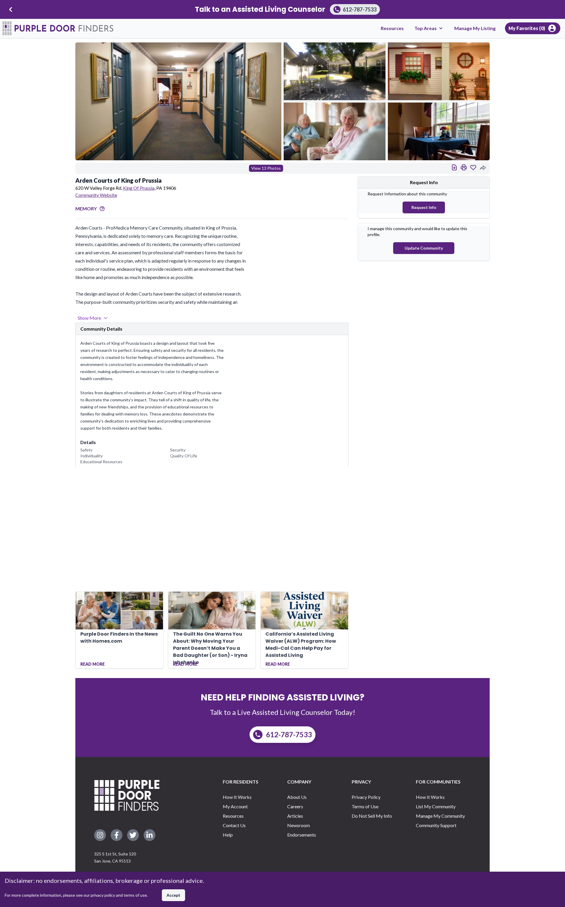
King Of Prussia (138, 188)
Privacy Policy (366, 797)
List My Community (436, 806)
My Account (235, 806)
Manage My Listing (475, 28)
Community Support (436, 825)
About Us (297, 797)
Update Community (424, 247)
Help (228, 834)
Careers (295, 806)
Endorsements (301, 834)
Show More (89, 318)
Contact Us (234, 825)
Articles (295, 816)
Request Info (423, 207)
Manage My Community (440, 816)
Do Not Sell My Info (372, 816)
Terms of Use (365, 806)
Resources (392, 28)
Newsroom (298, 825)
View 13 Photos (266, 168)
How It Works (237, 797)
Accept (173, 895)
